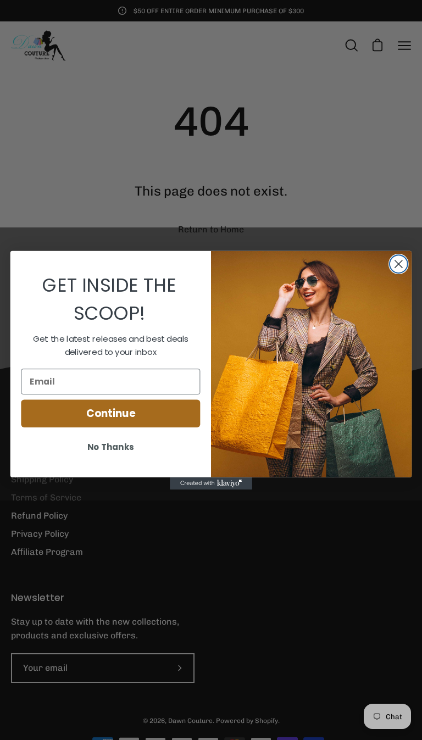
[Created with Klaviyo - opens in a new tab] (211, 483)
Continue (110, 413)
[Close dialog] (399, 264)
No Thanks (110, 447)
